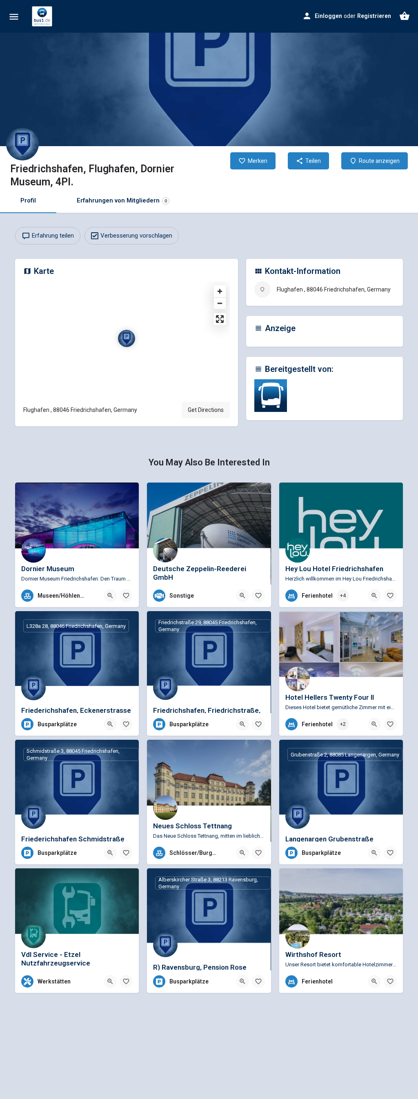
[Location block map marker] (126, 338)
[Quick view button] (110, 595)
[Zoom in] (220, 291)
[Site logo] (43, 16)
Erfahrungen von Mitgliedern (122, 200)
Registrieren (374, 16)
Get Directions (206, 410)
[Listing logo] (22, 144)
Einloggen (328, 16)
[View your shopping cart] (404, 16)
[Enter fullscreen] (220, 319)
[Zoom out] (220, 303)
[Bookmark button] (126, 595)
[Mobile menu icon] (14, 16)
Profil (28, 200)
